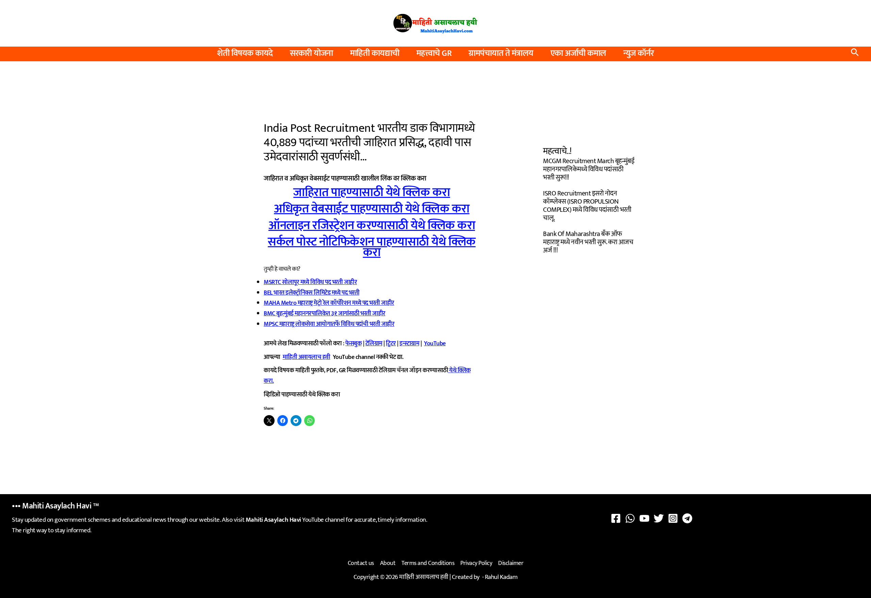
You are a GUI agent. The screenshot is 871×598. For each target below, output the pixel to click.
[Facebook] (616, 518)
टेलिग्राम (373, 344)
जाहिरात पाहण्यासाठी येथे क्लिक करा (371, 192)
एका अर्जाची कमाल (578, 53)
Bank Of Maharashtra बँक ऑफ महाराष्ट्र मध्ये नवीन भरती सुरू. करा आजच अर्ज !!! (588, 242)
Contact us (361, 563)
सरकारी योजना (311, 53)
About (388, 563)
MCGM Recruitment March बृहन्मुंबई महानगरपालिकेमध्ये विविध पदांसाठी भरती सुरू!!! (588, 169)
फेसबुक (353, 344)
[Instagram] (673, 518)
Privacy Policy (476, 563)
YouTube (435, 344)
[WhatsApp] (630, 518)
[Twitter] (659, 518)
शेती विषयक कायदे (245, 53)
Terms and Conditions (427, 563)
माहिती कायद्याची (374, 53)
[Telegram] (687, 518)
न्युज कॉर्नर (638, 53)
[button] (855, 54)
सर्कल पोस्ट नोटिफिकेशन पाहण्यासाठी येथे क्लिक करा (372, 247)
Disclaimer (510, 563)
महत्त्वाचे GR (434, 53)
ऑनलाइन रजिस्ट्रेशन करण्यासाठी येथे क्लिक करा (371, 225)
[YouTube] (644, 518)
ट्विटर (391, 344)
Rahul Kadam (501, 577)
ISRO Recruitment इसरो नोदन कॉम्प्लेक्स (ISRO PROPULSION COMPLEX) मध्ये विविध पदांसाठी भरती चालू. (587, 205)
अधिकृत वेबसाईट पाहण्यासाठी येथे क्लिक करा (372, 209)
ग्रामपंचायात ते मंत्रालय (501, 53)
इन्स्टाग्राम (409, 344)
